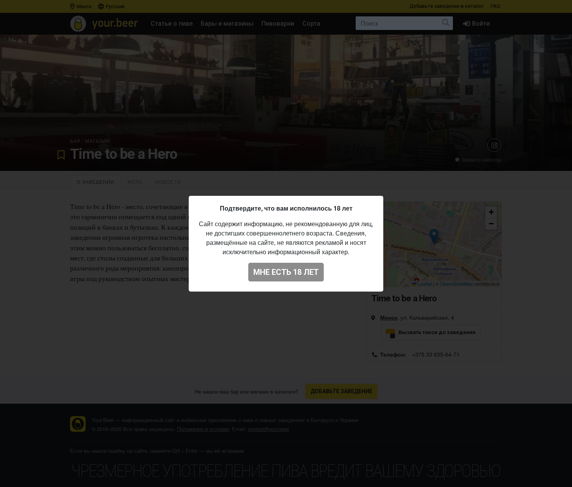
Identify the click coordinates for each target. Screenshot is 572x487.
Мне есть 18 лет (286, 272)
